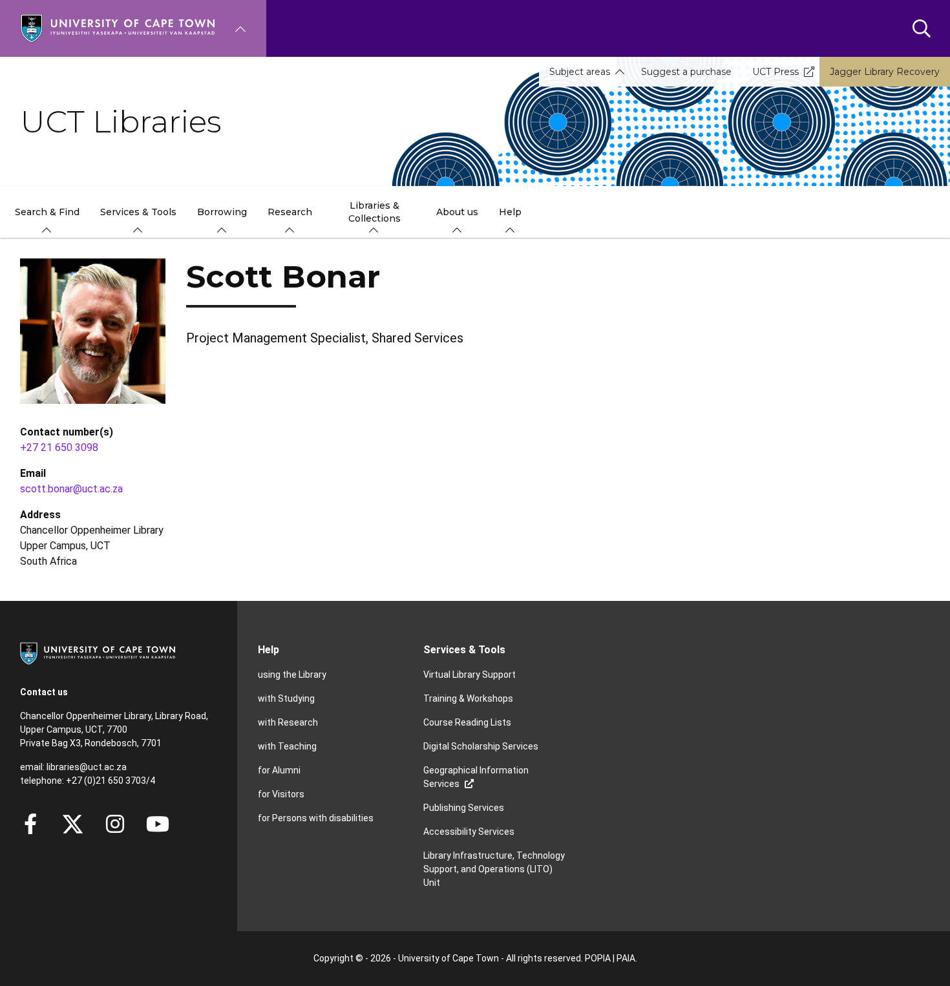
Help (268, 650)
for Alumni (279, 770)
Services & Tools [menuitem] (138, 212)
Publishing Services (463, 807)
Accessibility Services (468, 831)
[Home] (118, 27)
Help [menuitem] (510, 212)
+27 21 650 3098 (59, 447)
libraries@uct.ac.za (87, 767)
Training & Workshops (468, 698)
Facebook (30, 823)
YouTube (157, 823)
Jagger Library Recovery (885, 72)
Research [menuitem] (290, 212)
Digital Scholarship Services (480, 746)
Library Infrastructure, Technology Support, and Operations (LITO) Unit (494, 869)
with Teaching (287, 746)
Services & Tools (464, 650)
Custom (115, 823)
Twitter (72, 823)
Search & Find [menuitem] (47, 212)
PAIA (626, 958)
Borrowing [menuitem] (222, 212)
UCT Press (775, 72)
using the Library (292, 674)
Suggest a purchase (686, 72)
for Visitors (281, 794)
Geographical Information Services (476, 777)
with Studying (286, 698)
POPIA (598, 958)
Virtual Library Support (469, 674)
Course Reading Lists (467, 722)
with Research (288, 722)
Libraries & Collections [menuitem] (374, 212)
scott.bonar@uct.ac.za (71, 489)
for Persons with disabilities (316, 818)
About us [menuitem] (457, 212)
